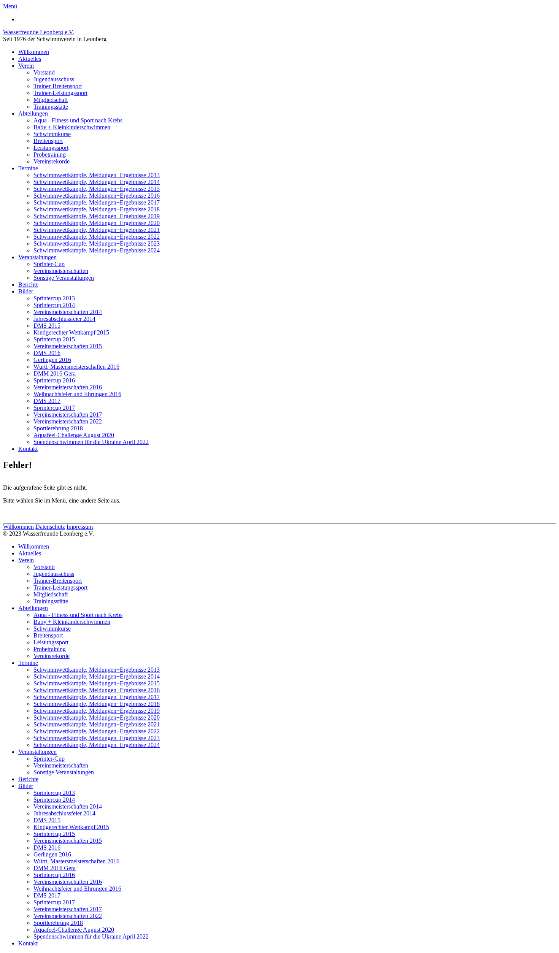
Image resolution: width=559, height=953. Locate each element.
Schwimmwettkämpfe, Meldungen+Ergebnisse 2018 (96, 209)
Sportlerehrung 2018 (58, 428)
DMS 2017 (46, 401)
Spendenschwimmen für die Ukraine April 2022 (91, 442)
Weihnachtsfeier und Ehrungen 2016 (77, 394)
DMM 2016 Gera (54, 373)
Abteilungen (33, 113)
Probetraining (49, 154)
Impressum (80, 526)
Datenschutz (50, 526)
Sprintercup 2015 (54, 339)
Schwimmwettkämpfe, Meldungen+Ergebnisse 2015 (96, 189)
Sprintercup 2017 (54, 407)
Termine (28, 168)
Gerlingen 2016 (52, 360)
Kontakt (28, 449)
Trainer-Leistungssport (60, 93)
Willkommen (33, 52)
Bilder (25, 291)
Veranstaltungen (37, 257)
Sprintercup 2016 (54, 380)
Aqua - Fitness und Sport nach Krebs (77, 120)
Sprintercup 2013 (54, 298)
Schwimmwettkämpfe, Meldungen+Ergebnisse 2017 (96, 202)
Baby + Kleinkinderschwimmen (71, 127)
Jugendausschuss (53, 79)
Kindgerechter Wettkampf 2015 (71, 332)
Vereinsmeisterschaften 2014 (67, 312)
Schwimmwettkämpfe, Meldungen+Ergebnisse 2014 (96, 182)
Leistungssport (50, 147)
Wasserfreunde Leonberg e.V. (38, 32)
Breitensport (48, 141)
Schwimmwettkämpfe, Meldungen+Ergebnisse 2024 (96, 250)
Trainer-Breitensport (57, 86)
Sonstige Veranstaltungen (63, 277)
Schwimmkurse (52, 134)
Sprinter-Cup (49, 264)
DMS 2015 (46, 325)
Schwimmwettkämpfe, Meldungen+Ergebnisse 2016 (96, 195)
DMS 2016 (46, 353)
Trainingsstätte (50, 106)
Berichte (28, 284)
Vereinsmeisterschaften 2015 (67, 346)
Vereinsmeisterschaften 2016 (67, 387)
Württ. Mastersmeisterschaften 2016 (76, 366)
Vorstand (44, 72)
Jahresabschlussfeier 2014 (64, 319)
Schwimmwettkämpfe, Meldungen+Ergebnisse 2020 (96, 223)
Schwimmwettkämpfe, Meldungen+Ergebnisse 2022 (96, 236)
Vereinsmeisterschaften (60, 271)
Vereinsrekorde (51, 161)
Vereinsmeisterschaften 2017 (67, 414)
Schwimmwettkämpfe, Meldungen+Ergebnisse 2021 (96, 230)
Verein (26, 65)
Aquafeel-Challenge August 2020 (73, 435)
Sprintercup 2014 (54, 305)
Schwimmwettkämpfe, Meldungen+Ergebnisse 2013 (96, 175)
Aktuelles (29, 58)
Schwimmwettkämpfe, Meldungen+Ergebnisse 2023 (96, 243)
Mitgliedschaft (50, 100)
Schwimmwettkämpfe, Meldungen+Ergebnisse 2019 (96, 216)
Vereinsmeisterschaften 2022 (67, 421)
